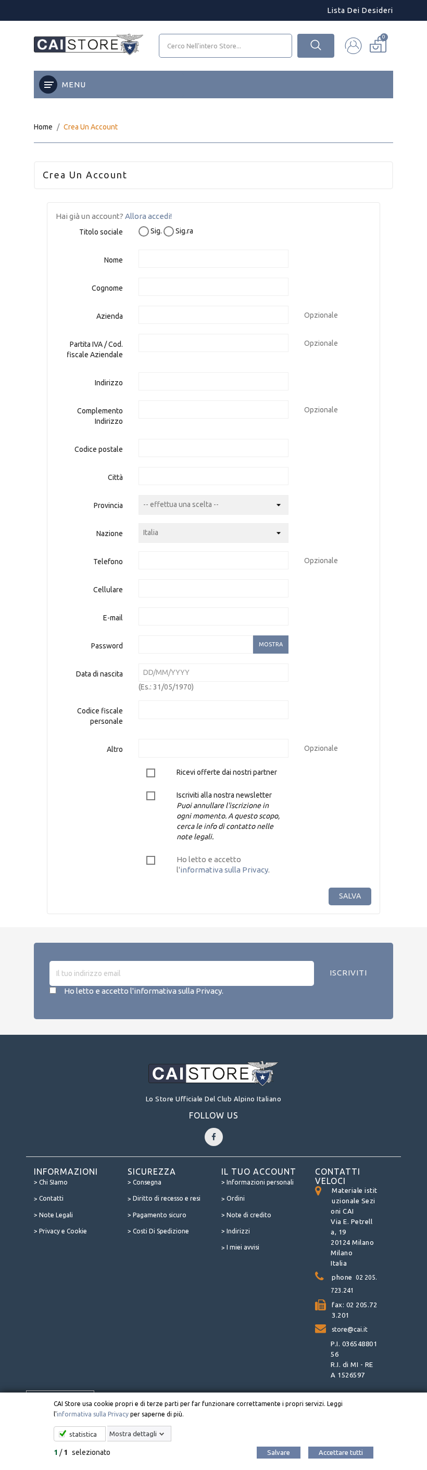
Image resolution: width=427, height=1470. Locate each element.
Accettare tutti (341, 1452)
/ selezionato (82, 1452)
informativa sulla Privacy (93, 1414)
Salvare (278, 1452)
